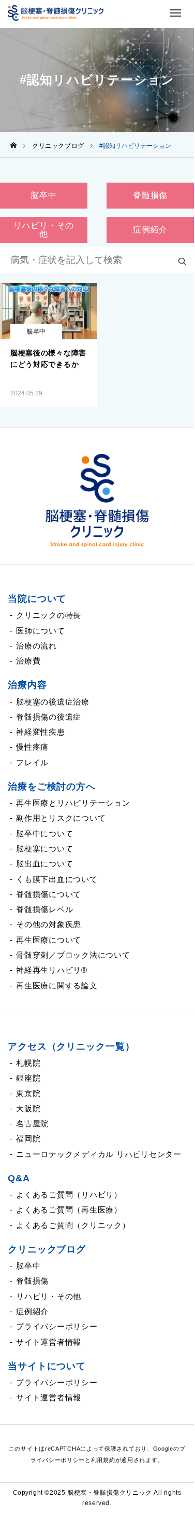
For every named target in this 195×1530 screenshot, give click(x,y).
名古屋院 (32, 1123)
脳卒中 (36, 331)
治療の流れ (36, 645)
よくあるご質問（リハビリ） (69, 1194)
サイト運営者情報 (48, 1342)
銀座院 (28, 1077)
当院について (37, 599)
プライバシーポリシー (57, 1326)
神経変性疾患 (40, 731)
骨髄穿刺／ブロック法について (73, 954)
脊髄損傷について (48, 894)
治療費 (28, 660)
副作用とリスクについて (61, 818)
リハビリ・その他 (48, 1296)
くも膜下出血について (57, 879)
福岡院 (28, 1138)
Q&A (19, 1178)
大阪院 (28, 1108)
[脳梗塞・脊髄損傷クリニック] (97, 500)
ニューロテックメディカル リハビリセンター (99, 1154)
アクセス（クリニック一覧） (71, 1046)
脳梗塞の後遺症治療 (52, 701)
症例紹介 (32, 1311)
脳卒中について (44, 833)
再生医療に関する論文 (57, 985)
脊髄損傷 (32, 1280)
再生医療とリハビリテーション (73, 802)
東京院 (28, 1093)
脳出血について (44, 863)
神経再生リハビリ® (51, 970)
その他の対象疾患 (48, 924)
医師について (40, 630)
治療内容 (27, 685)
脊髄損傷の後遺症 (48, 716)
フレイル (32, 762)
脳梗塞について (44, 848)
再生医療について (48, 939)
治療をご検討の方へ (52, 786)
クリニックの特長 (48, 615)
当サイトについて (47, 1366)
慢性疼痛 (32, 746)
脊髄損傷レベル (44, 909)
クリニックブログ (47, 1249)
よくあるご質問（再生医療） (69, 1209)
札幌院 (28, 1062)
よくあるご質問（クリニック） (73, 1225)
